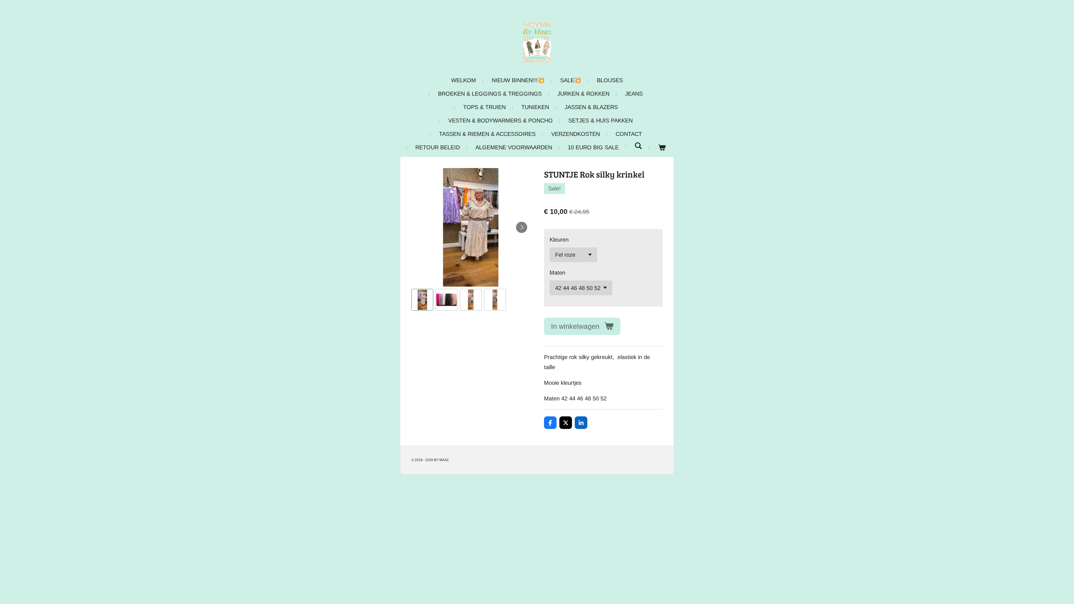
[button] (422, 300)
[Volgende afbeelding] (521, 227)
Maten (557, 273)
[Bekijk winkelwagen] (661, 147)
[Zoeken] (638, 146)
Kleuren (559, 240)
